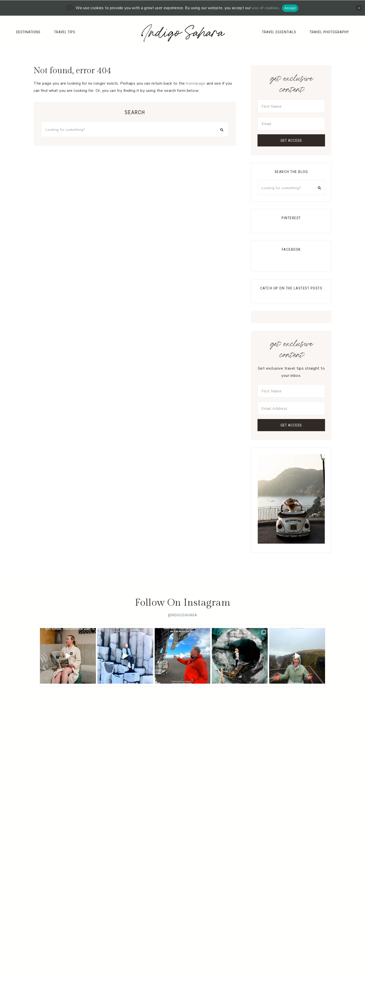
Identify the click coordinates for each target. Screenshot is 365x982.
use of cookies (265, 7)
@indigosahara (182, 615)
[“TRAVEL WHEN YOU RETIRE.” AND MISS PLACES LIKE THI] (125, 656)
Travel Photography (329, 32)
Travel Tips (64, 32)
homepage (195, 83)
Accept (290, 8)
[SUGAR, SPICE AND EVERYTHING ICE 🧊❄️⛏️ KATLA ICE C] (240, 656)
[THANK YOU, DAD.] (183, 656)
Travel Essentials (279, 32)
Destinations (28, 32)
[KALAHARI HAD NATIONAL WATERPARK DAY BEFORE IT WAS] (68, 656)
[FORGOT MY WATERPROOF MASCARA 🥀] (297, 656)
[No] (358, 7)
